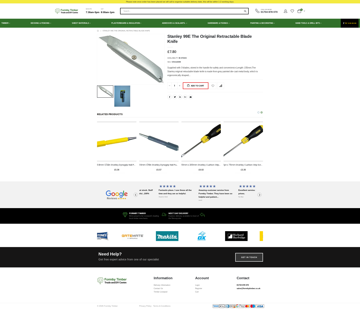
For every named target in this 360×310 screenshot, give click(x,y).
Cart (197, 292)
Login (197, 285)
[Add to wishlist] (213, 85)
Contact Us (158, 288)
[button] (261, 112)
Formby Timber (111, 306)
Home (98, 30)
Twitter (175, 97)
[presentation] (136, 195)
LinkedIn (180, 97)
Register (198, 288)
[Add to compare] (220, 85)
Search (245, 11)
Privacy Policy (145, 306)
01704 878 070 (243, 285)
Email (190, 97)
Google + (185, 97)
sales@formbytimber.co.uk (248, 288)
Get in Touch (249, 257)
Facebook (169, 97)
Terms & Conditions (161, 306)
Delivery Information (162, 285)
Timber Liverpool (160, 292)
